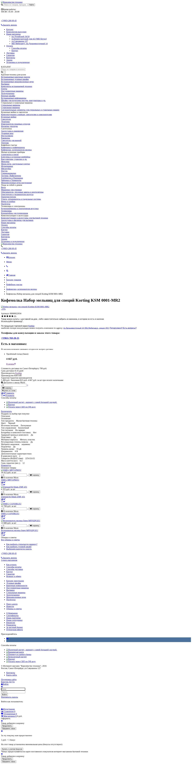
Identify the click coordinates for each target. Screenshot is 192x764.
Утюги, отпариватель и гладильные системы (21, 199)
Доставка (10, 53)
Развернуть (6, 465)
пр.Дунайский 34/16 (20, 36)
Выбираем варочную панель (19, 549)
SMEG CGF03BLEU (10, 513)
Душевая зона (7, 133)
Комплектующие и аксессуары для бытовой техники (24, 218)
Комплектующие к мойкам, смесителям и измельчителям (26, 114)
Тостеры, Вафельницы (11, 176)
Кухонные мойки (8, 117)
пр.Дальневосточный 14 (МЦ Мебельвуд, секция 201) (86, 328)
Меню (9, 262)
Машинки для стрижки (11, 190)
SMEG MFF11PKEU (10, 480)
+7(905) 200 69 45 (9, 20)
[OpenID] (17, 706)
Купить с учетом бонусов (12, 749)
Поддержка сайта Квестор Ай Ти (8, 680)
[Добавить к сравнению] (3, 482)
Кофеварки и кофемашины (13, 147)
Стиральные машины (10, 105)
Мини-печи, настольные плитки (15, 164)
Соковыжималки (8, 173)
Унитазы (5, 143)
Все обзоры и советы (10, 540)
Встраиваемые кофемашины (13, 98)
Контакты (10, 58)
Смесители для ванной (11, 140)
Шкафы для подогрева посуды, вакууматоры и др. (23, 100)
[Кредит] (10, 404)
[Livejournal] (2, 706)
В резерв (10, 364)
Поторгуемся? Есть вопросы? (123, 328)
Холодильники (7, 93)
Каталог (9, 29)
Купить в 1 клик (9, 391)
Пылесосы (5, 204)
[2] (5, 316)
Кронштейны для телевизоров (14, 213)
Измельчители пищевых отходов (15, 124)
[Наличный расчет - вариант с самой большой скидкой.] (31, 402)
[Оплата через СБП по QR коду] (21, 407)
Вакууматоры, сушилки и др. (14, 159)
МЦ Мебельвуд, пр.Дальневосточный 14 (29, 43)
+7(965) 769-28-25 (10, 338)
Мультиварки (7, 166)
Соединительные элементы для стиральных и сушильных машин (30, 110)
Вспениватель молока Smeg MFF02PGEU (19, 530)
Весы (3, 187)
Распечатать (6, 411)
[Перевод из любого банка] (18, 654)
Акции (9, 60)
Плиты (4, 89)
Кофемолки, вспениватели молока (16, 150)
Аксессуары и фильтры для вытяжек (17, 220)
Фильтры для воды (9, 126)
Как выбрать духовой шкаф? (19, 546)
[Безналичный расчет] (16, 657)
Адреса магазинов (9, 560)
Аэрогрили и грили (10, 154)
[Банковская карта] (15, 652)
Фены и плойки (8, 201)
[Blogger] (13, 706)
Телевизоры (6, 211)
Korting (31, 326)
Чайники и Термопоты (11, 180)
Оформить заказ (8, 729)
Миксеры (5, 161)
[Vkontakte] (7, 638)
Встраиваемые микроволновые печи (17, 82)
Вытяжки (5, 84)
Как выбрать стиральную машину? (21, 544)
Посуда (4, 171)
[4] (10, 316)
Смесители (6, 119)
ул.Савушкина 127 (19, 41)
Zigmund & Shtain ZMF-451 (13, 497)
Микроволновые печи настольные (16, 183)
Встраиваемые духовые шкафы (15, 79)
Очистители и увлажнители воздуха (17, 194)
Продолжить (7, 726)
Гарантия (10, 55)
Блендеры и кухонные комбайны (15, 157)
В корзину (7, 388)
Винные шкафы (8, 96)
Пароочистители (8, 197)
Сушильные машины (10, 107)
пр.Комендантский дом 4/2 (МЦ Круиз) (29, 39)
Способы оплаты (19, 48)
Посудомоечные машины (12, 91)
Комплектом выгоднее (16, 32)
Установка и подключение (18, 62)
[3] (7, 316)
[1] (2, 316)
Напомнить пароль (9, 697)
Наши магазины (13, 34)
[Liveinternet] (9, 706)
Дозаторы (5, 121)
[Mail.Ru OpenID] (6, 706)
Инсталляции (7, 136)
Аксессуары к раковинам (12, 131)
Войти (4, 695)
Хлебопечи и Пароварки (12, 178)
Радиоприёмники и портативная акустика (20, 208)
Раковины (5, 138)
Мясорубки (6, 168)
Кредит (14, 50)
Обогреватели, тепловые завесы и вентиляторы (22, 192)
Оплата (9, 46)
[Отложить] (3, 484)
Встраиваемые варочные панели (15, 77)
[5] (12, 316)
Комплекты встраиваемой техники (16, 86)
